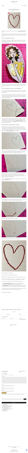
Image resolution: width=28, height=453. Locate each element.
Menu (3, 5)
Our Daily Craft (14, 1)
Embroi (3, 285)
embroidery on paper (11, 309)
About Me (19, 446)
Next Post (20, 314)
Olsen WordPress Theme (12, 451)
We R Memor (17, 120)
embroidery (7, 309)
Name (3, 384)
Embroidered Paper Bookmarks (8, 283)
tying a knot (6, 178)
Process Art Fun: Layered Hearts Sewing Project (5, 371)
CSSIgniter (17, 451)
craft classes (3, 309)
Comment (3, 376)
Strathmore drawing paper (9, 130)
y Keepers (20, 120)
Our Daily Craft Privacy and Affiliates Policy (12, 446)
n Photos (7, 285)
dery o (5, 285)
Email (2, 387)
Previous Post (7, 314)
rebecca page (19, 309)
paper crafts (15, 309)
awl (2, 95)
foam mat (14, 121)
